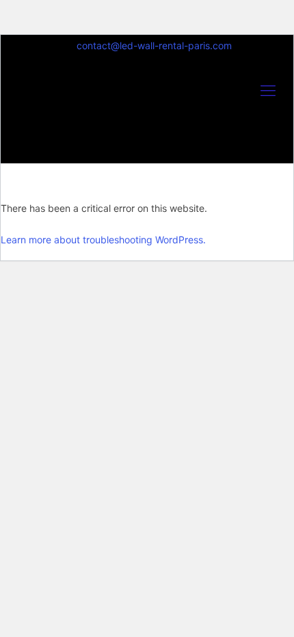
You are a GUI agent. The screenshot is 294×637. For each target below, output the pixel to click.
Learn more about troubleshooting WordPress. (103, 239)
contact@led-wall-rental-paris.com (154, 45)
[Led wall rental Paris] (147, 113)
